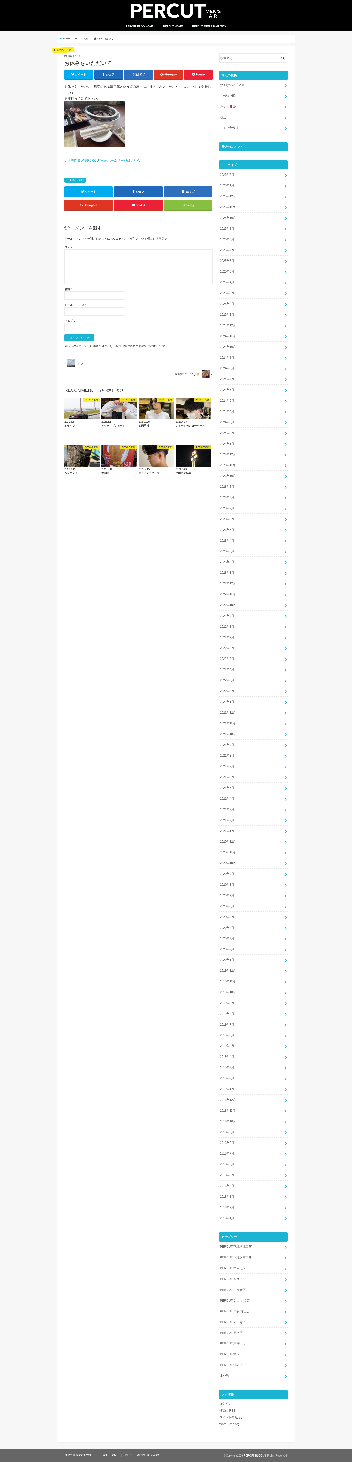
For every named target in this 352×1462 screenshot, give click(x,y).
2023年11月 (227, 465)
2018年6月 (227, 1164)
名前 (68, 289)
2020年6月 (227, 906)
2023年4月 (227, 540)
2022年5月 (227, 658)
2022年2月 (227, 691)
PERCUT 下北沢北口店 (236, 1246)
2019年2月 (227, 1078)
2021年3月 (227, 809)
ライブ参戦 (227, 128)
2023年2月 (227, 562)
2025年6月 (227, 260)
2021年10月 (228, 734)
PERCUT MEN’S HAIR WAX (209, 26)
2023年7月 (227, 508)
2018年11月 (227, 1110)
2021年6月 (227, 777)
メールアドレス (75, 304)
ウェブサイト (72, 320)
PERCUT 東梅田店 (233, 1343)
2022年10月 (228, 605)
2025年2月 (227, 303)
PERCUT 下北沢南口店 (236, 1257)
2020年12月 (228, 841)
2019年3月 (227, 1067)
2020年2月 (227, 949)
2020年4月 (227, 927)
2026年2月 (227, 174)
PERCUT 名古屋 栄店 (235, 1300)
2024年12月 (228, 325)
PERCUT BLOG (253, 1455)
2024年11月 (227, 336)
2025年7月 (227, 250)
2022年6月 (227, 648)
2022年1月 (227, 701)
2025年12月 (228, 196)
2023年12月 (228, 454)
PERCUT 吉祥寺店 (233, 1289)
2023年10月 (228, 476)
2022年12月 (228, 583)
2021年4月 (227, 798)
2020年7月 (227, 895)
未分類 (224, 1375)
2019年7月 (227, 1024)
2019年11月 (227, 981)
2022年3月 (227, 680)
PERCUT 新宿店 (231, 1332)
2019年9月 (227, 1003)
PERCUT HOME (173, 26)
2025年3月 (227, 293)
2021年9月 (227, 744)
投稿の (227, 1410)
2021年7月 (227, 766)
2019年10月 (228, 992)
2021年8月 (227, 755)
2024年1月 (227, 443)
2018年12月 (228, 1099)
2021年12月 (228, 712)
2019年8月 (227, 1013)
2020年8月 (227, 884)
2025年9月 (227, 228)
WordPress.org (229, 1424)
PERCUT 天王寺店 (233, 1322)
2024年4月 (227, 411)
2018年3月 (227, 1196)
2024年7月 (227, 379)
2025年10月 (228, 217)
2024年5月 (227, 400)
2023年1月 (227, 572)
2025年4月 (227, 282)
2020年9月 (227, 873)
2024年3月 (227, 422)
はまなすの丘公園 (232, 85)
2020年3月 (227, 938)
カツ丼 (224, 106)
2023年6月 (227, 519)
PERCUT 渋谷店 (231, 1365)
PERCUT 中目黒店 (233, 1268)
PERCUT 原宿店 (231, 1279)
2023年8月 (227, 497)
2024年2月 (227, 433)
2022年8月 (227, 626)
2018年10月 (228, 1121)
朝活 (223, 117)
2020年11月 (227, 852)
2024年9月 (227, 357)
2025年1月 (227, 314)
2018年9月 (227, 1132)
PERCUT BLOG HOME (140, 26)
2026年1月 (227, 185)
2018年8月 (227, 1142)
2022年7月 (227, 637)
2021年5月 (227, 787)
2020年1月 (227, 960)
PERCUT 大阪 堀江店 (235, 1311)
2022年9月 (227, 615)
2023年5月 (227, 529)
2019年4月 (227, 1056)
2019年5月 (227, 1046)
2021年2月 (227, 820)
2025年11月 (227, 207)
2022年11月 (227, 594)
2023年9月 (227, 486)
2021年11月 (227, 723)
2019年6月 (227, 1035)
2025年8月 (227, 239)
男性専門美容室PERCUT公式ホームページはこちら (102, 160)
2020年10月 (228, 863)
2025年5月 (227, 271)
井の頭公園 (227, 95)
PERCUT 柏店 (76, 180)
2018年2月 (227, 1207)
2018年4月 (227, 1185)
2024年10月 (228, 346)
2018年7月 (227, 1153)
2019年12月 (228, 970)
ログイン (225, 1403)
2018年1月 (227, 1218)
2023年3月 (227, 551)
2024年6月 (227, 389)
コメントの (230, 1417)
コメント (70, 247)
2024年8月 (227, 368)
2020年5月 (227, 917)
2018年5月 (227, 1175)
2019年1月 (227, 1089)
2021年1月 (227, 831)
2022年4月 (227, 669)
